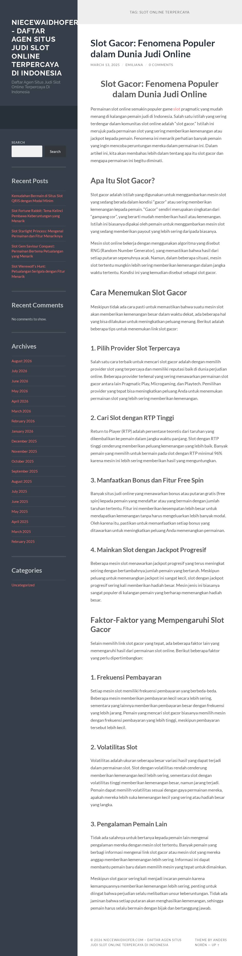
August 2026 (22, 361)
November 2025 (24, 451)
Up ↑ (216, 945)
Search (18, 142)
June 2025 (20, 501)
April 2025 (20, 521)
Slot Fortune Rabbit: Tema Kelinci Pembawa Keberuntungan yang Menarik (37, 215)
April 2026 (20, 401)
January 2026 (22, 431)
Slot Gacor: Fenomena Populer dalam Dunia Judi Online (153, 48)
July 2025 (19, 491)
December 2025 (24, 441)
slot (176, 108)
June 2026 (20, 381)
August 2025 (22, 481)
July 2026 (19, 371)
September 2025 (25, 471)
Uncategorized (23, 585)
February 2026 (23, 421)
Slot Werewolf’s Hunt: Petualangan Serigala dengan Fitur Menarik (38, 271)
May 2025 (20, 511)
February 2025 (23, 541)
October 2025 (23, 461)
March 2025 (21, 531)
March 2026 (21, 411)
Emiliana (134, 65)
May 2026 (20, 391)
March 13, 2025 (105, 65)
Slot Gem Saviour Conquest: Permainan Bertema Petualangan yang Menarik (37, 251)
